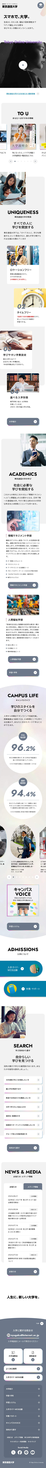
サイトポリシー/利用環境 (18, 1441)
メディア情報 (18, 1437)
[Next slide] (35, 161)
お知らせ (10, 1437)
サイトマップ (32, 1441)
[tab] (15, 161)
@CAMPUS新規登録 (31, 1437)
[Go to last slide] (11, 161)
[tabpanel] (23, 1234)
